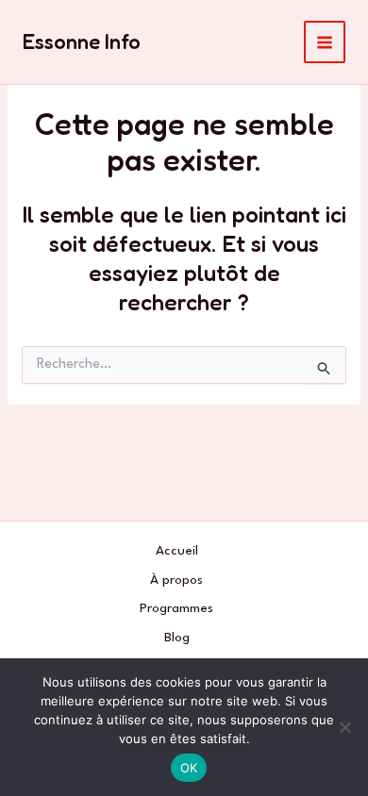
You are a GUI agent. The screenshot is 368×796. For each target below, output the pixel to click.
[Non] (344, 727)
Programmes (176, 608)
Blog (177, 637)
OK (189, 767)
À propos (176, 580)
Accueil (177, 550)
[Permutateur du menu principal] (325, 42)
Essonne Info (82, 41)
